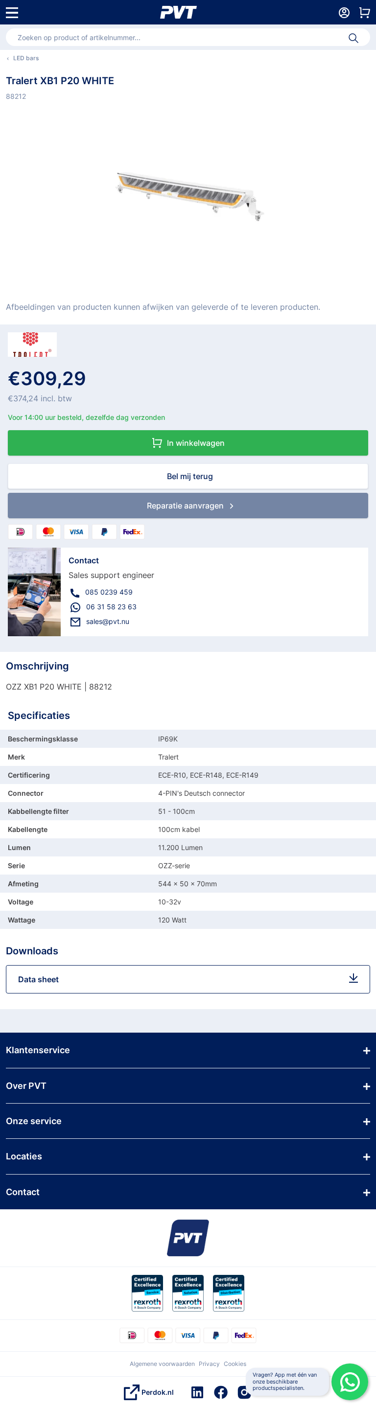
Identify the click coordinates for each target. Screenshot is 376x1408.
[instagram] (244, 1392)
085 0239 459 (109, 592)
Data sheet (38, 979)
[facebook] (221, 1392)
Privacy (209, 1363)
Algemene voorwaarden (162, 1363)
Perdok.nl (157, 1392)
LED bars (26, 58)
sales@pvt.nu (107, 621)
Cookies (235, 1363)
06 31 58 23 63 (111, 606)
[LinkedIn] (197, 1392)
